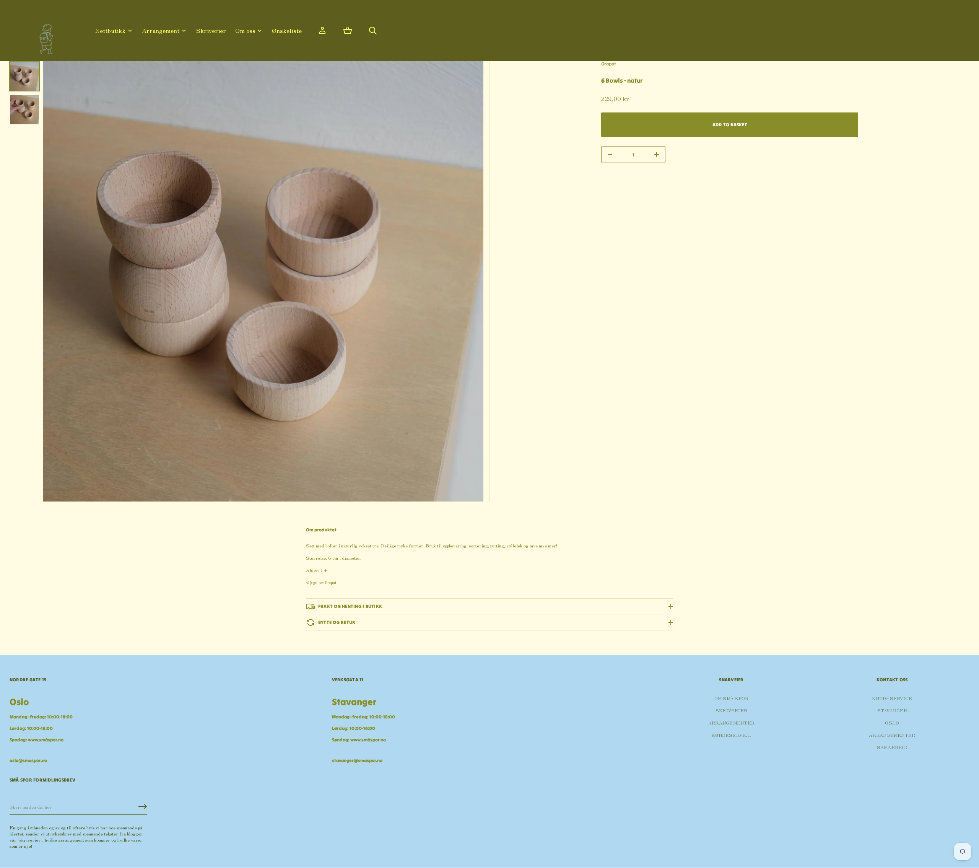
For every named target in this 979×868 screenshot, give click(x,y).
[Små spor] (44, 36)
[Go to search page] (372, 30)
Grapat (608, 64)
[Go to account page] (322, 30)
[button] (347, 30)
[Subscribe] (142, 806)
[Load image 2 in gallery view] (24, 109)
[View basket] (347, 30)
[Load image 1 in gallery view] (24, 76)
